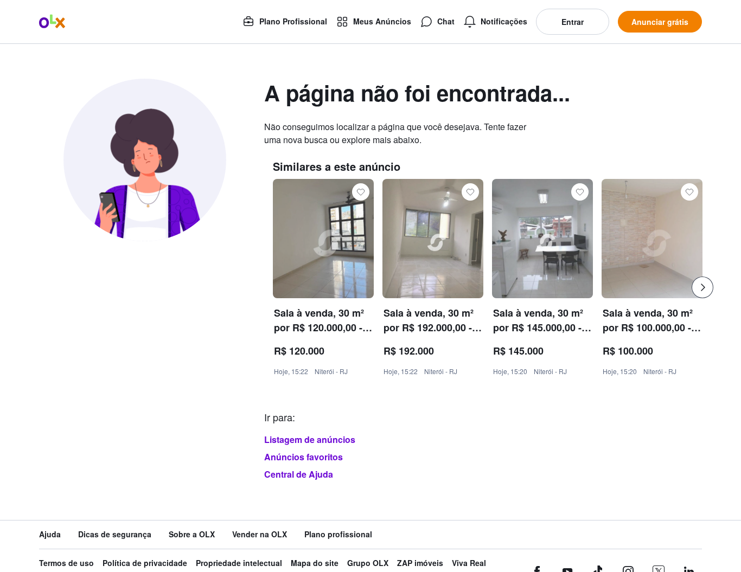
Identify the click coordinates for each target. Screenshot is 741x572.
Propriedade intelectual (239, 563)
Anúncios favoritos (303, 457)
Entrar (572, 21)
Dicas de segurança (114, 534)
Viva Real (469, 563)
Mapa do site (314, 563)
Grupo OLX (367, 563)
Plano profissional (338, 534)
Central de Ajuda (298, 474)
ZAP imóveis (420, 563)
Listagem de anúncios (309, 439)
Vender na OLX (259, 534)
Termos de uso (66, 563)
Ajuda (50, 534)
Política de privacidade (145, 563)
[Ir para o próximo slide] (702, 287)
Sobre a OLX (192, 534)
